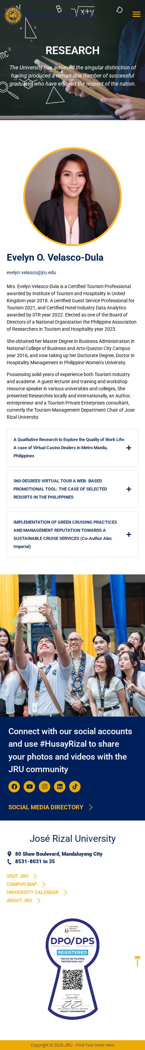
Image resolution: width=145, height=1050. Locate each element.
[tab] (72, 448)
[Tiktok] (75, 786)
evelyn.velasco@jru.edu (31, 272)
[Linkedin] (59, 786)
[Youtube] (29, 786)
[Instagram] (44, 786)
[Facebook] (14, 786)
